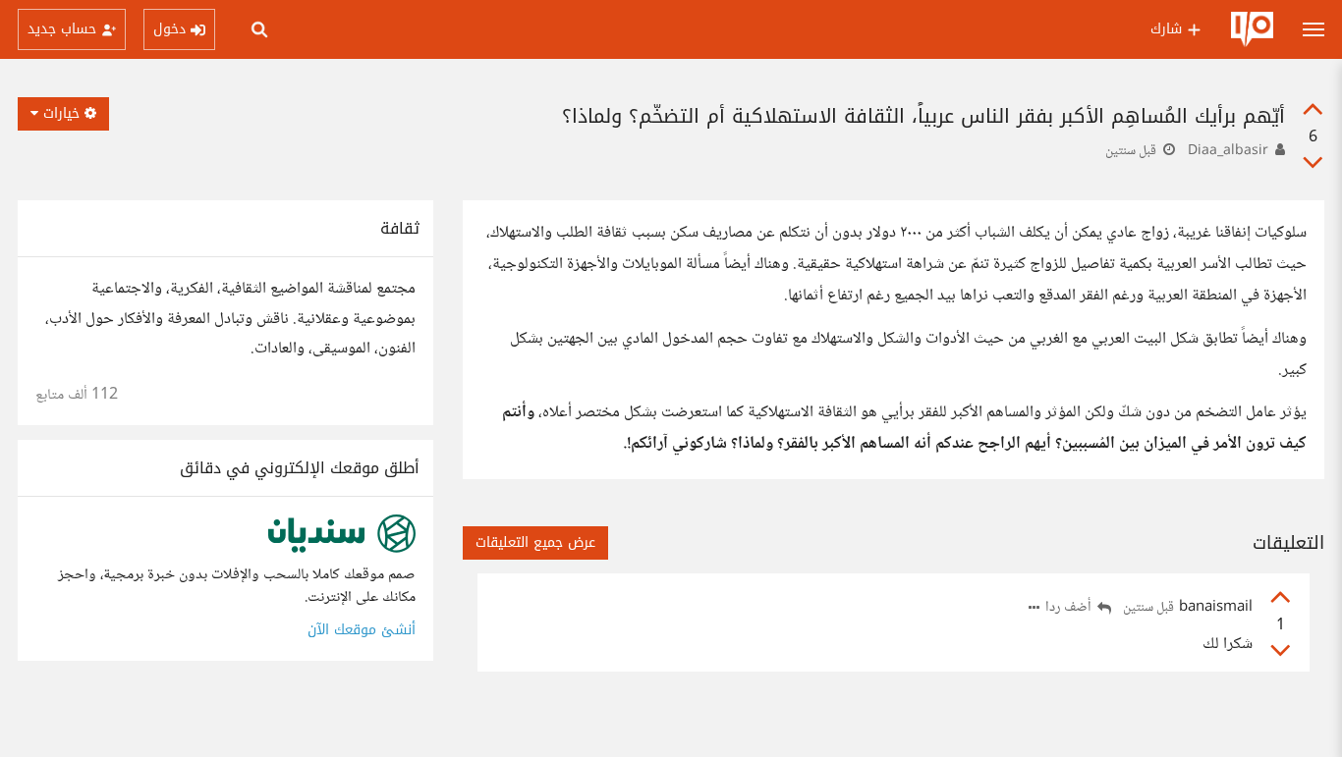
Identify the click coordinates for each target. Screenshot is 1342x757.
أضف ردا (1069, 608)
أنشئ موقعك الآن (362, 630)
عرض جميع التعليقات (535, 542)
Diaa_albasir (1228, 151)
